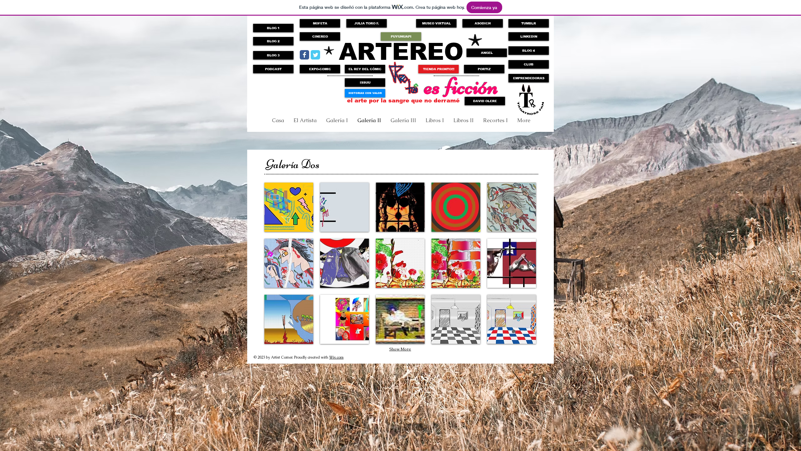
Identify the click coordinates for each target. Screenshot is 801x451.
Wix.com (336, 357)
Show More (400, 349)
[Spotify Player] (292, 91)
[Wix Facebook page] (304, 55)
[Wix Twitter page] (315, 55)
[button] (438, 69)
